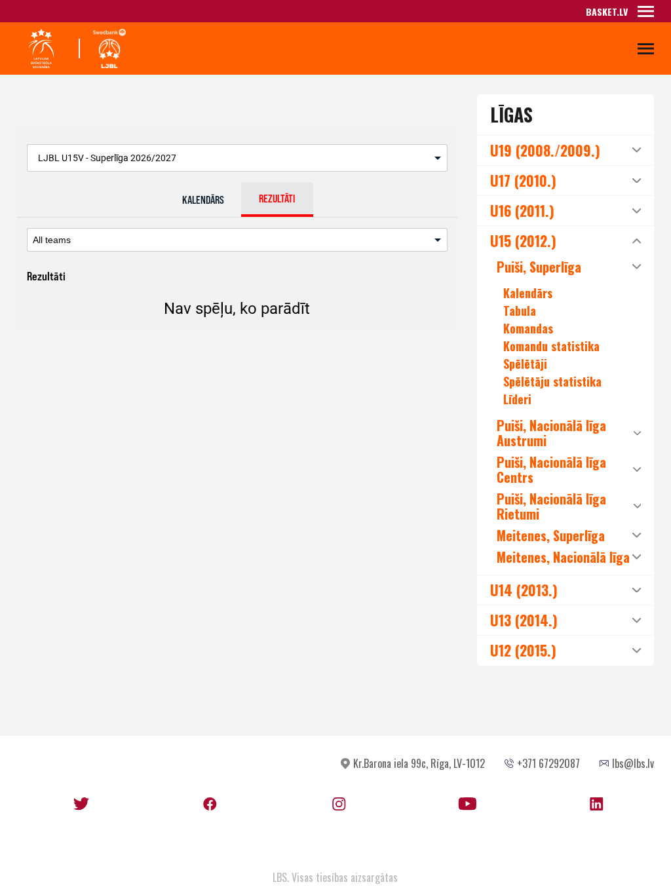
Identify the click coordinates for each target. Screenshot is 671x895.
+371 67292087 (548, 763)
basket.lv (607, 11)
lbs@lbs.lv (633, 763)
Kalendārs (527, 292)
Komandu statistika (551, 345)
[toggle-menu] (646, 11)
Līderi (517, 399)
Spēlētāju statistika (552, 381)
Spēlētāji (525, 363)
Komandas (528, 328)
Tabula (519, 310)
